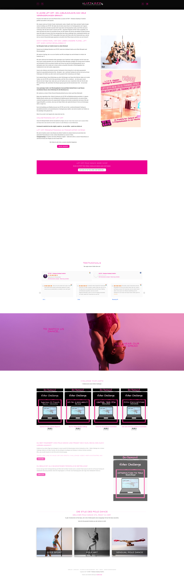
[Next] (147, 412)
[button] (38, 4)
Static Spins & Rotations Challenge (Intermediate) (134, 426)
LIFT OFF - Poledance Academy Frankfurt (57, 273)
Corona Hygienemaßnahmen (110, 569)
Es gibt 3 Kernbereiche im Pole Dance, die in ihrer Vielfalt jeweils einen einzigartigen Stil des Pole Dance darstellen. (92, 517)
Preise (97, 569)
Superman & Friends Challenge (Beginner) (50, 426)
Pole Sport (54, 552)
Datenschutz (76, 569)
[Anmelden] (143, 4)
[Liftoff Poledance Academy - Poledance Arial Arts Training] (92, 4)
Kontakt (101, 569)
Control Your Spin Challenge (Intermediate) (106, 426)
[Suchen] (42, 4)
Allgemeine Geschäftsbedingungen (87, 569)
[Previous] (37, 412)
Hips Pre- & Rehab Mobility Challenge (78, 426)
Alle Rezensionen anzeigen (53, 278)
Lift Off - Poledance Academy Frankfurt (107, 273)
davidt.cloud (99, 574)
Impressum (70, 569)
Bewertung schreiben (64, 278)
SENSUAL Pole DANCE (129, 552)
